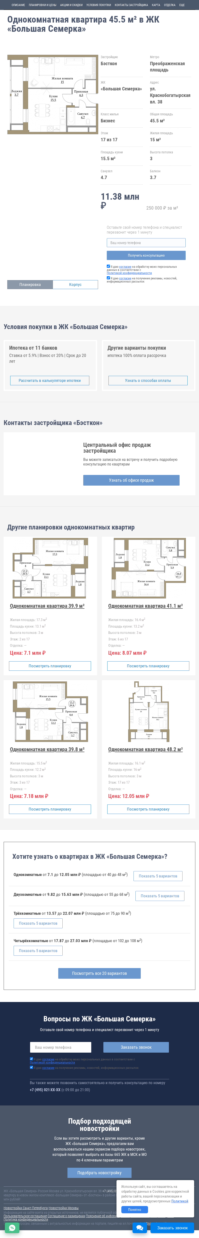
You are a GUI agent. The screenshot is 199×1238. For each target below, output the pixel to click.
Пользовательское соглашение (25, 1216)
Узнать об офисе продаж (131, 480)
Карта (156, 5)
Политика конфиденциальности (26, 1219)
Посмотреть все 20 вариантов (99, 973)
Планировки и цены (42, 5)
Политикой (179, 1201)
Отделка (169, 5)
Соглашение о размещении (66, 1216)
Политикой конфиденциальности (129, 273)
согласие (125, 266)
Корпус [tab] (75, 284)
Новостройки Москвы (64, 1208)
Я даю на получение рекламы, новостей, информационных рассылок (142, 279)
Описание (18, 5)
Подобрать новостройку (99, 1172)
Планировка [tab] (30, 284)
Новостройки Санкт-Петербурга (26, 1208)
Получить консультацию (146, 255)
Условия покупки (98, 5)
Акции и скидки (71, 5)
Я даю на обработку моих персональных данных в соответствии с (82, 1060)
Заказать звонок (136, 1047)
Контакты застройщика (131, 5)
